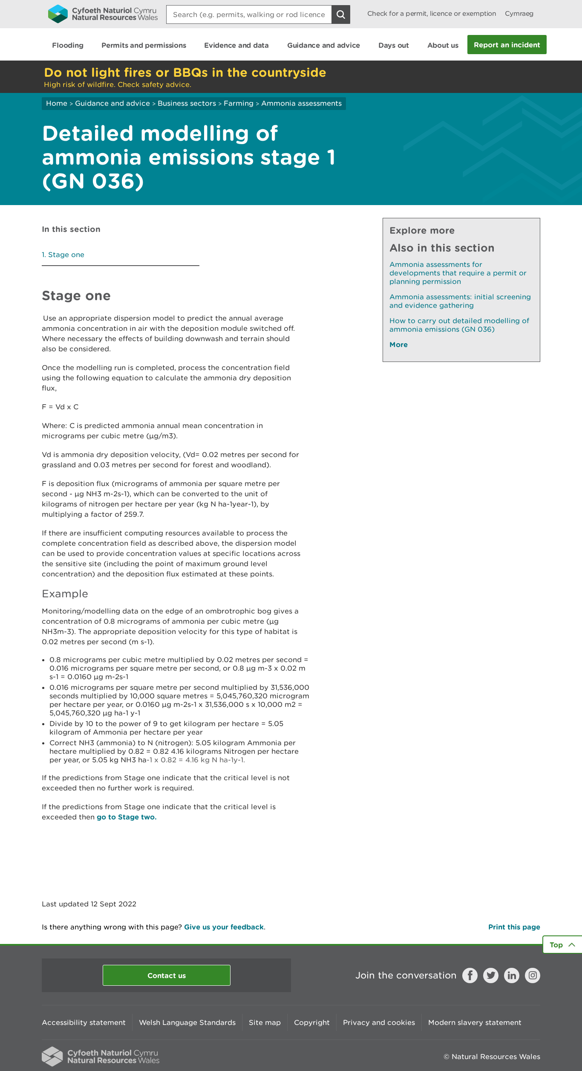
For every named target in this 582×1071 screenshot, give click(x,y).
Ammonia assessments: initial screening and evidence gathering (460, 301)
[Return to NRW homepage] (103, 13)
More (398, 344)
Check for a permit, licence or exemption (431, 13)
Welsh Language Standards (187, 1022)
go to (107, 817)
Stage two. (137, 817)
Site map (265, 1022)
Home (56, 103)
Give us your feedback (224, 927)
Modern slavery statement (474, 1022)
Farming (239, 103)
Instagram (532, 975)
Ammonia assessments (301, 103)
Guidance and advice (112, 103)
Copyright (312, 1022)
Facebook (470, 975)
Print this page (514, 927)
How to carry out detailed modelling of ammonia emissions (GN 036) (459, 324)
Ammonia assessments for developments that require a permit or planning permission (458, 273)
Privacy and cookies (379, 1022)
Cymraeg (519, 13)
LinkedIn (511, 975)
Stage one (66, 254)
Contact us (166, 975)
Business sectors (187, 103)
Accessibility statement (84, 1022)
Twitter (490, 975)
